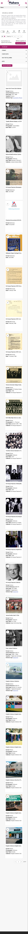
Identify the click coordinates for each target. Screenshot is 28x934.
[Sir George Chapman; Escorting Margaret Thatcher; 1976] (14, 506)
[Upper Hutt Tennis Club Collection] (14, 78)
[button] (14, 31)
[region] (14, 56)
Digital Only (15, 591)
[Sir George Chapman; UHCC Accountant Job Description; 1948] (14, 275)
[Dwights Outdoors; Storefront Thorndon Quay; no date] (14, 769)
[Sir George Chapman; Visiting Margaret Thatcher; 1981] (14, 473)
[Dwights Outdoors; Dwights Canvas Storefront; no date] (14, 802)
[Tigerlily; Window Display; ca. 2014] (14, 111)
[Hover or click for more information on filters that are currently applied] (25, 41)
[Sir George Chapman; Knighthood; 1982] (14, 539)
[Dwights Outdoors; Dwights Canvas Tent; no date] (14, 704)
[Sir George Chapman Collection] (14, 572)
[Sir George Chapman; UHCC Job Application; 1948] (14, 341)
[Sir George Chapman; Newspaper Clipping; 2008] (14, 177)
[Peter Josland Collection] (14, 638)
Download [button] (8, 31)
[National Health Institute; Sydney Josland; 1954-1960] (14, 144)
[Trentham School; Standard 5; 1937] (14, 440)
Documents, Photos (17, 97)
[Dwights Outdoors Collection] (14, 671)
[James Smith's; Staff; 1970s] (14, 605)
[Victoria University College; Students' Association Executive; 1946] (14, 374)
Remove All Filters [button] (20, 43)
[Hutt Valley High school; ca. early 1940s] (14, 407)
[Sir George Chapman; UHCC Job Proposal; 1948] (14, 308)
